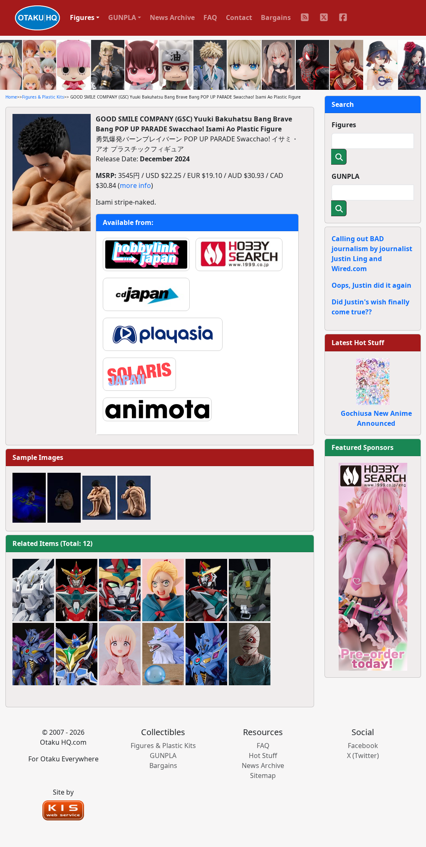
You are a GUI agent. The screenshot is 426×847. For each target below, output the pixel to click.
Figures (344, 124)
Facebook (363, 745)
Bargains (276, 17)
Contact (239, 17)
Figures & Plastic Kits (43, 97)
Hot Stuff (263, 755)
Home (11, 97)
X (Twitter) (363, 755)
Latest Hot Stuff (358, 342)
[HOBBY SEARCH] (373, 565)
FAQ (210, 17)
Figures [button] (82, 17)
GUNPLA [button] (122, 17)
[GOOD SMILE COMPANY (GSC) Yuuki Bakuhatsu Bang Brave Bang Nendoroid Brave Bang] (120, 590)
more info (135, 185)
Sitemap (263, 775)
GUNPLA (345, 176)
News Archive (172, 17)
